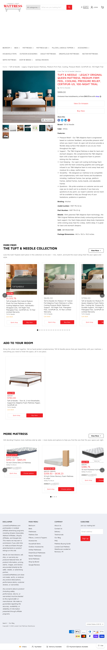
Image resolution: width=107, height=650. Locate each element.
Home (5, 67)
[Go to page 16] (64, 330)
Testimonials (59, 534)
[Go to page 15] (62, 330)
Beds (16, 48)
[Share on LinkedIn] (65, 120)
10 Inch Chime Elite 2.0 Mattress (18, 462)
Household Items (10, 54)
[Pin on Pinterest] (69, 120)
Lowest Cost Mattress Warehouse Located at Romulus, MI (62, 549)
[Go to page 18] (67, 330)
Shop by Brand (25, 60)
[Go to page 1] (37, 330)
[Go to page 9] (51, 330)
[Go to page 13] (58, 330)
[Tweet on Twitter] (62, 120)
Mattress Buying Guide (63, 544)
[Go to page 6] (46, 330)
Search (5, 623)
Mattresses (27, 48)
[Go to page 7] (48, 330)
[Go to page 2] (39, 330)
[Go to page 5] (44, 330)
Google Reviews (42, 60)
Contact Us (58, 528)
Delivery (57, 531)
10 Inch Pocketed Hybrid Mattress (94, 469)
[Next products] (102, 295)
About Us (58, 525)
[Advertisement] (53, 29)
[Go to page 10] (53, 330)
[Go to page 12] (57, 330)
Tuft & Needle (65, 88)
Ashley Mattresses (48, 54)
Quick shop (14, 322)
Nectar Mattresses (90, 54)
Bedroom (6, 48)
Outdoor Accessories (28, 54)
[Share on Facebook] (59, 120)
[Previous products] (5, 295)
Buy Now (81, 111)
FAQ (56, 540)
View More (95, 250)
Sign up (85, 538)
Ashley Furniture (11, 465)
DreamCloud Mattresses (69, 54)
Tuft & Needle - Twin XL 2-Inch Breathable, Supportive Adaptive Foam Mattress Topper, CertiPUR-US (24, 403)
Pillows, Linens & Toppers (63, 48)
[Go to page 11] (55, 330)
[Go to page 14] (60, 330)
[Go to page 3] (41, 330)
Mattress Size (42, 48)
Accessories (83, 48)
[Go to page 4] (42, 330)
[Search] (69, 7)
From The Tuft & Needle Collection (69, 71)
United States (94, 624)
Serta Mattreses (9, 60)
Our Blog (58, 537)
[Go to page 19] (69, 330)
